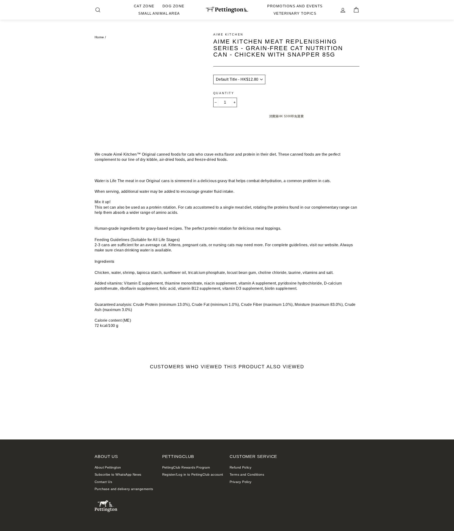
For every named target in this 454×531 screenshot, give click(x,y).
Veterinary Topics (295, 13)
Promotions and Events (295, 6)
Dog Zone (173, 6)
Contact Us (103, 482)
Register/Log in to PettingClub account (192, 474)
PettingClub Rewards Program (186, 467)
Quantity (223, 93)
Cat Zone (144, 6)
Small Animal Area (159, 13)
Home (99, 37)
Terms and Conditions (247, 474)
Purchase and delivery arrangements (124, 489)
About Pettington (108, 467)
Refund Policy (240, 467)
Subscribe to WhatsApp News (118, 474)
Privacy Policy (241, 482)
